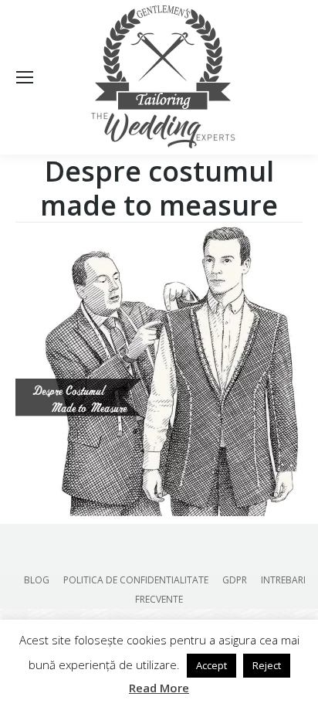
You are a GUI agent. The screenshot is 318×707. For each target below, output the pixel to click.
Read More (159, 687)
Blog (36, 579)
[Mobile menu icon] (24, 77)
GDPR (234, 579)
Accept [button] (211, 665)
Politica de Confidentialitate (135, 579)
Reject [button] (266, 665)
